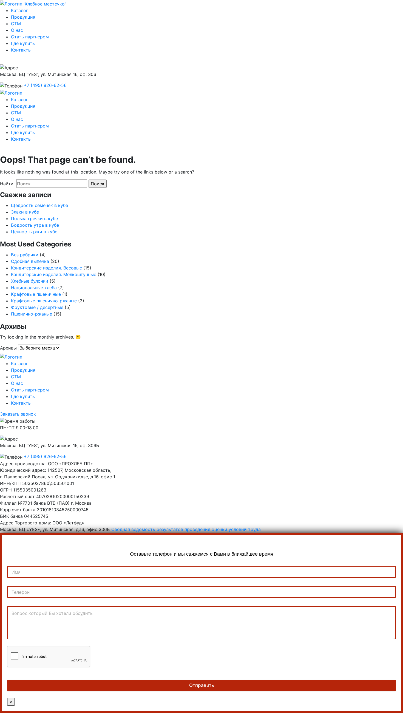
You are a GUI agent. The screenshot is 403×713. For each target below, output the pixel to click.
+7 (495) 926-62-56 (45, 85)
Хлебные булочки (29, 281)
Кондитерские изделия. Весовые (46, 268)
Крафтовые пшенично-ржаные (44, 300)
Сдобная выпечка (30, 261)
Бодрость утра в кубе (35, 225)
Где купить (23, 43)
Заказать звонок (21, 61)
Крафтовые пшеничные (36, 294)
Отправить (201, 685)
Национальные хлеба (34, 287)
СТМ (16, 23)
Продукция (23, 17)
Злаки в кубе (25, 212)
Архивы (8, 348)
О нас (17, 30)
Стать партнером (30, 36)
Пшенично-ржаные (31, 314)
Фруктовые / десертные (37, 307)
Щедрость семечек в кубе (39, 205)
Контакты (21, 50)
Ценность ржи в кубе (34, 231)
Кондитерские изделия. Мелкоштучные (53, 274)
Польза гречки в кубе (34, 218)
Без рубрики (24, 254)
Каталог (19, 10)
